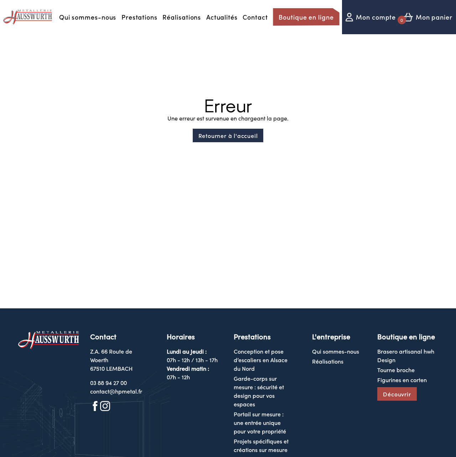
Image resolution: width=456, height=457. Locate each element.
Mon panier (434, 16)
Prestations (139, 16)
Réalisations (181, 16)
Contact (255, 16)
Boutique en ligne (306, 16)
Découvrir (397, 394)
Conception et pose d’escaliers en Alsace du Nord (260, 359)
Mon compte (376, 16)
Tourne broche (396, 370)
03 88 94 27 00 (108, 382)
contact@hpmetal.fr (116, 391)
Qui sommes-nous (87, 16)
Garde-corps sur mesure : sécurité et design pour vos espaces (259, 391)
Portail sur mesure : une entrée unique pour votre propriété (260, 422)
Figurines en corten (402, 380)
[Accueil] (28, 17)
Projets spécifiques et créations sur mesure (261, 445)
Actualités (222, 16)
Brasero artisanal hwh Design (405, 355)
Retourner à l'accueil (228, 135)
